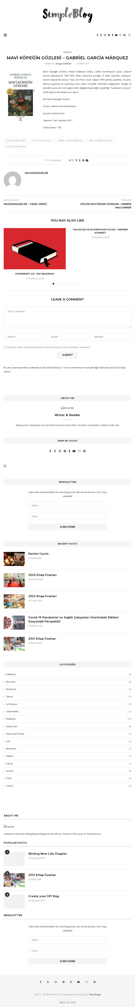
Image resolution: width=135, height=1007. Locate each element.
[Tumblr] (112, 35)
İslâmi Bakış (68, 711)
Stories (68, 770)
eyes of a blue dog (42, 140)
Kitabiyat (68, 718)
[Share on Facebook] (76, 160)
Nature (68, 756)
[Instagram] (105, 35)
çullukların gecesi (16, 140)
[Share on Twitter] (79, 160)
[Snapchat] (124, 35)
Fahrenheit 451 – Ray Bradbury (34, 273)
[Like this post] (72, 160)
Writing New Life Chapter (47, 853)
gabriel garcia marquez (70, 140)
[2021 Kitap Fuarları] (14, 644)
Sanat (68, 763)
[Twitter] (101, 35)
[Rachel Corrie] (14, 559)
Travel (68, 785)
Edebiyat (68, 674)
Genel (68, 696)
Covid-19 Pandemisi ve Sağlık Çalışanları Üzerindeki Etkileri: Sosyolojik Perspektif (73, 619)
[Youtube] (116, 35)
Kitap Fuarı (68, 726)
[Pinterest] (109, 35)
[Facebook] (97, 35)
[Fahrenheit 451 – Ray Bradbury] (35, 248)
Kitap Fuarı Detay (68, 733)
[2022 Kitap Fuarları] (14, 601)
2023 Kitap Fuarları (42, 575)
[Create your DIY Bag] (14, 901)
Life (68, 741)
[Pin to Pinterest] (83, 160)
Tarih (68, 778)
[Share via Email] (87, 160)
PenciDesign (95, 994)
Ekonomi (68, 681)
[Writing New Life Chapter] (14, 859)
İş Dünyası (68, 704)
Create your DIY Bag (43, 896)
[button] (8, 256)
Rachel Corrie (38, 553)
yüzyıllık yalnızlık (15, 146)
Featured (68, 689)
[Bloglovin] (120, 35)
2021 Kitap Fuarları (42, 638)
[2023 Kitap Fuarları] (14, 580)
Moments (68, 748)
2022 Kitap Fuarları (42, 596)
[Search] (129, 35)
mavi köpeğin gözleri (100, 140)
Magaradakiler (64, 63)
